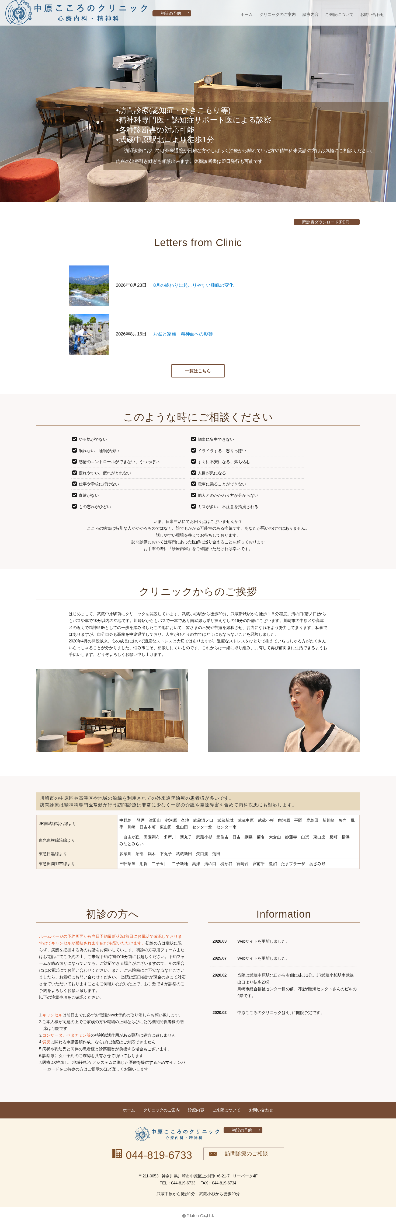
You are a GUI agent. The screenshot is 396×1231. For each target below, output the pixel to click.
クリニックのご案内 (277, 14)
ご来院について (339, 14)
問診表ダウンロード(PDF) (325, 222)
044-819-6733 (159, 1155)
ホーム (247, 14)
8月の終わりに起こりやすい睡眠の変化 (193, 285)
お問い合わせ (372, 14)
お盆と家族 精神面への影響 (183, 334)
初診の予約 (171, 13)
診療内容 (311, 14)
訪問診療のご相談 (246, 1153)
